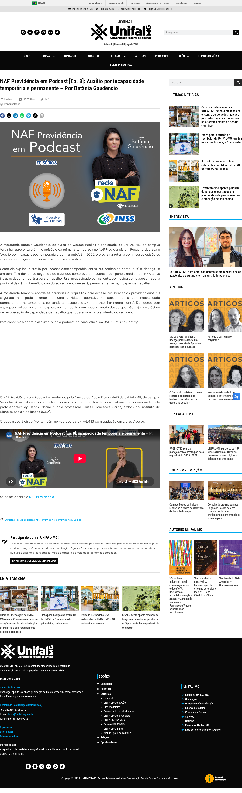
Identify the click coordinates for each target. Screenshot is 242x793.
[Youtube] (43, 32)
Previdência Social (69, 519)
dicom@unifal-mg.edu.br (20, 714)
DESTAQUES (71, 56)
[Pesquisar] (236, 32)
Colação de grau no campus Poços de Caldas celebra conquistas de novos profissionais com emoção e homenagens (224, 511)
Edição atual (6, 731)
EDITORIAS (116, 56)
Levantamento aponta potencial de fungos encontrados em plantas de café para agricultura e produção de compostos (220, 193)
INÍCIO (26, 56)
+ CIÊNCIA (183, 56)
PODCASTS (161, 56)
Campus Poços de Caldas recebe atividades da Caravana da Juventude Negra (186, 508)
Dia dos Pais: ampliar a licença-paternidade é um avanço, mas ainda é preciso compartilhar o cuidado (185, 342)
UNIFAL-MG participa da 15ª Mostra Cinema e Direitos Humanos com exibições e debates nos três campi (223, 454)
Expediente (6, 727)
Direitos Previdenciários (20, 519)
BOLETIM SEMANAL (121, 64)
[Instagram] (30, 32)
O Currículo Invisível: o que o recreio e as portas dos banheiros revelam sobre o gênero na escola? (185, 397)
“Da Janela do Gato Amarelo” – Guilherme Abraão (229, 582)
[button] (47, 56)
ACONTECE (94, 56)
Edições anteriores (9, 736)
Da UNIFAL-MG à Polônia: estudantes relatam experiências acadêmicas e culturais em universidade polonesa (205, 273)
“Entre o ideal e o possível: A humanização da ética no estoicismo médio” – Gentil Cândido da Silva (205, 587)
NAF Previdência (41, 497)
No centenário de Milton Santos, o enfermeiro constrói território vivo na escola (224, 396)
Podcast (9, 99)
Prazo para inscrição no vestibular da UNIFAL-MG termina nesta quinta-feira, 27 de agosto (58, 619)
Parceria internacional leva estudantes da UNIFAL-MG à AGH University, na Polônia (98, 619)
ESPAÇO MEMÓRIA (208, 56)
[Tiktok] (57, 32)
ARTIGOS (140, 56)
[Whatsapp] (50, 32)
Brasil (42, 3)
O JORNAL (45, 56)
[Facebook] (23, 32)
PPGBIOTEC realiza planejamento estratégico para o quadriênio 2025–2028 (186, 452)
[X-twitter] (37, 32)
